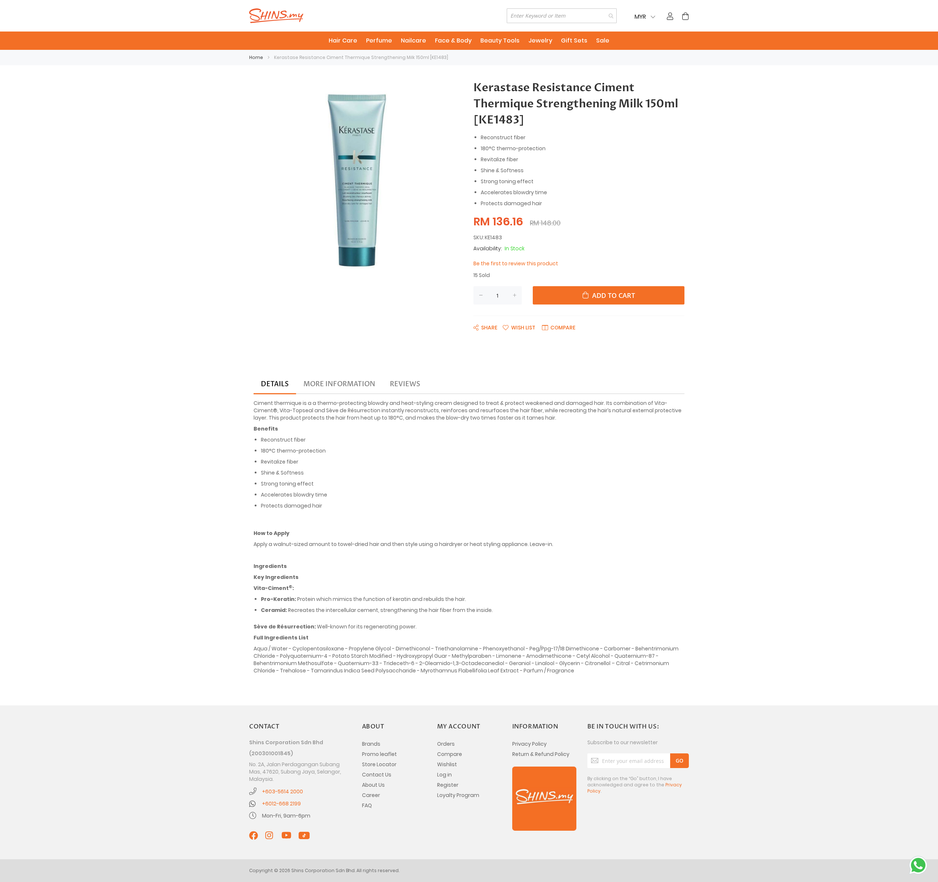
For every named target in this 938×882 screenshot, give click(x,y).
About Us (373, 785)
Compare (449, 754)
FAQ (367, 805)
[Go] (679, 760)
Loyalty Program (458, 795)
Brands (371, 744)
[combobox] (562, 15)
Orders (446, 744)
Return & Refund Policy (540, 754)
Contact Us (376, 774)
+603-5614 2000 (282, 791)
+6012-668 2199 (281, 803)
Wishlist (447, 764)
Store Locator (379, 764)
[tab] (275, 384)
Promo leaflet (379, 754)
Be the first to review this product (515, 263)
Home (256, 57)
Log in (444, 774)
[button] (519, 327)
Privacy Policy (529, 744)
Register (447, 785)
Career (371, 795)
